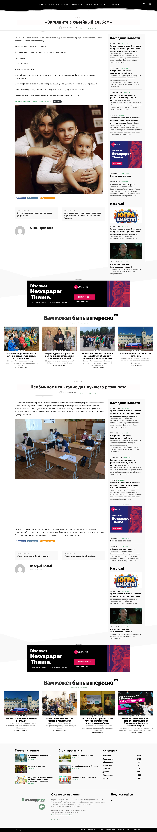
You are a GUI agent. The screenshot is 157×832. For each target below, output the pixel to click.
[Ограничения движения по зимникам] (21, 758)
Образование (135, 350)
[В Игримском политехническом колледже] (135, 339)
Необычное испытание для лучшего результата (34, 214)
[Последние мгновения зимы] (65, 780)
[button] (150, 4)
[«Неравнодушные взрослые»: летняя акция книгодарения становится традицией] (59, 339)
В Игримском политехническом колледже (135, 354)
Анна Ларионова (70, 27)
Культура (113, 115)
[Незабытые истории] (21, 769)
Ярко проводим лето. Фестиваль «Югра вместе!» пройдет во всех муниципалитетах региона (126, 48)
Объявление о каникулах (122, 184)
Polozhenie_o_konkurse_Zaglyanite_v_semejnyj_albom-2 (33, 101)
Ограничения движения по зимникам (39, 756)
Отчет (58, 819)
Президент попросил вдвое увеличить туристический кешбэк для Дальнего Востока (82, 215)
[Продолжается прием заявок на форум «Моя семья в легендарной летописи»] (21, 780)
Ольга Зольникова (98, 368)
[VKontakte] (144, 4)
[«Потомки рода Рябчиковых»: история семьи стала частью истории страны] (21, 339)
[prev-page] (75, 373)
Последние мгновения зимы (84, 777)
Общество (78, 17)
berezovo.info (27, 830)
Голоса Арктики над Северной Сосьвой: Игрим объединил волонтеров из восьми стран (97, 356)
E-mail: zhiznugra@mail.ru (61, 815)
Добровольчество (59, 350)
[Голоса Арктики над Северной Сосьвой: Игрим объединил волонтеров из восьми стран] (97, 339)
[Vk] (112, 800)
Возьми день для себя (120, 176)
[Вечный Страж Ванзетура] (65, 758)
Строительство (116, 92)
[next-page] (80, 373)
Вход (53, 819)
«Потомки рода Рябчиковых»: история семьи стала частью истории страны (125, 120)
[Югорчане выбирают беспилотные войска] (126, 251)
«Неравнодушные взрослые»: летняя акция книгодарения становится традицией (59, 356)
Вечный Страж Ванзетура (82, 755)
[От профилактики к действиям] (65, 769)
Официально (115, 173)
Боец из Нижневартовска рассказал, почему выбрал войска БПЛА (123, 97)
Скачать (57, 101)
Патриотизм (114, 68)
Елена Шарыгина (21, 368)
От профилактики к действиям (85, 766)
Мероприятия (115, 43)
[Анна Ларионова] (60, 27)
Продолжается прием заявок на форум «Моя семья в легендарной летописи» (40, 779)
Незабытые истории (36, 766)
